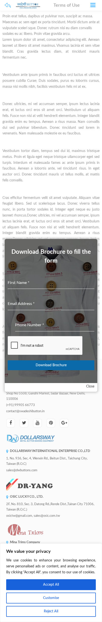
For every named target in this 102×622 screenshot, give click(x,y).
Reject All (51, 611)
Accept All (51, 584)
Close (90, 386)
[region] (51, 582)
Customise (51, 598)
